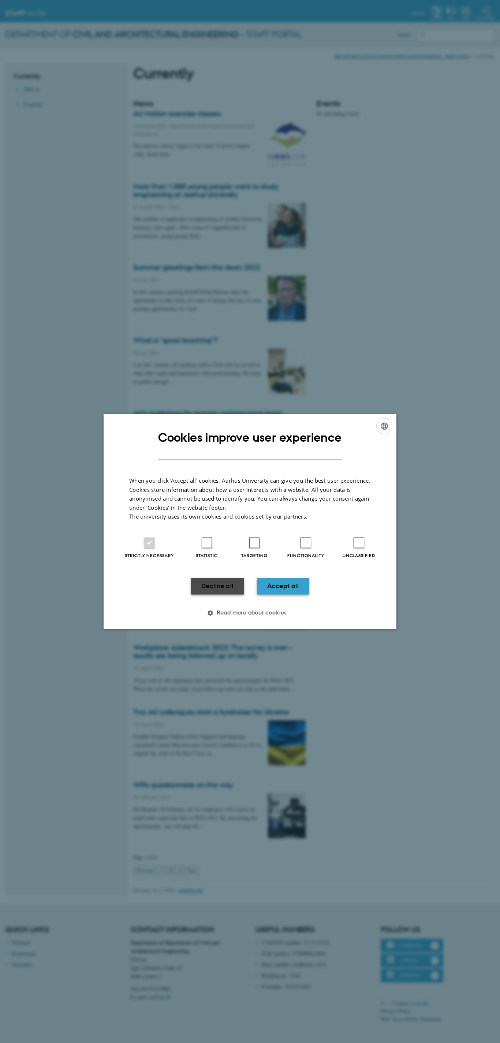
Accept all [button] (283, 586)
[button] (250, 613)
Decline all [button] (217, 586)
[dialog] (250, 521)
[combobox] (384, 426)
